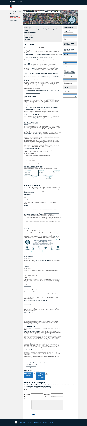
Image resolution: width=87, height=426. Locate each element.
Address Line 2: (47, 394)
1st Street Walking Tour (28, 256)
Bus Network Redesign (33, 364)
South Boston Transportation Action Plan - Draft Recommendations (38, 54)
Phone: (25, 398)
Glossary (51, 422)
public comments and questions (42, 59)
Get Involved (23, 422)
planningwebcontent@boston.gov (49, 387)
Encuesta (29, 300)
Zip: (44, 398)
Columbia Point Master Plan (31, 366)
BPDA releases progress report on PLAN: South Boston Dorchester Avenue (69, 68)
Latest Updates (27, 27)
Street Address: (27, 394)
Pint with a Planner (27, 228)
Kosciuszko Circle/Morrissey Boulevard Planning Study (36, 362)
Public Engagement (28, 37)
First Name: (26, 389)
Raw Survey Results (44, 300)
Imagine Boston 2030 (29, 133)
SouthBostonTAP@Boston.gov (37, 117)
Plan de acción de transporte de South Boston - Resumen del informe (39, 57)
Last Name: (46, 389)
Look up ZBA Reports (14, 20)
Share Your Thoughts (29, 41)
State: (45, 396)
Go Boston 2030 (38, 133)
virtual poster (54, 236)
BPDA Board (30, 422)
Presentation (26, 312)
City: (25, 396)
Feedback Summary (27, 286)
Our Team (12, 13)
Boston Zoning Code (14, 14)
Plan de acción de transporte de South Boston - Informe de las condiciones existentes (42, 107)
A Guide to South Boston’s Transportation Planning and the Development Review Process (42, 90)
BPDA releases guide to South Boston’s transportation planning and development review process (69, 72)
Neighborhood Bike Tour (28, 266)
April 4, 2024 (32, 68)
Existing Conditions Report (30, 32)
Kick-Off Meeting (27, 304)
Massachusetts (53, 396)
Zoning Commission (14, 16)
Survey (25, 300)
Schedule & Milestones (29, 35)
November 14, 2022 (50, 99)
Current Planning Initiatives (15, 17)
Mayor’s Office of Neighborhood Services (42, 260)
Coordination (27, 39)
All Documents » (37, 371)
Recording (26, 205)
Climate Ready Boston (30, 367)
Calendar (45, 422)
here (58, 68)
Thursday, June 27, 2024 (29, 64)
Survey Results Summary (35, 300)
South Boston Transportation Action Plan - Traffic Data (36, 109)
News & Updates (37, 422)
